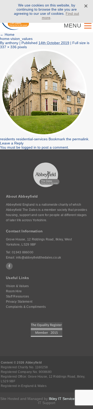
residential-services (32, 139)
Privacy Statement (19, 301)
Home (7, 34)
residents (7, 139)
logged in (28, 147)
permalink (80, 139)
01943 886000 (22, 252)
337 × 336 (8, 47)
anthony (11, 43)
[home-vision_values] (43, 135)
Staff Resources (17, 296)
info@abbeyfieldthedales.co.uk (38, 257)
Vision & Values (17, 286)
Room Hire (14, 291)
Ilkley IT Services (62, 399)
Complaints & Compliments (26, 307)
